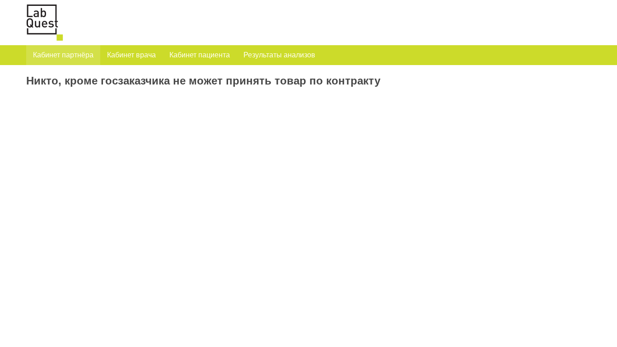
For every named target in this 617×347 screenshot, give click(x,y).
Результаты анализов (279, 55)
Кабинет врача (131, 55)
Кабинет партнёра (63, 55)
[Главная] (48, 23)
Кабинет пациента (199, 55)
